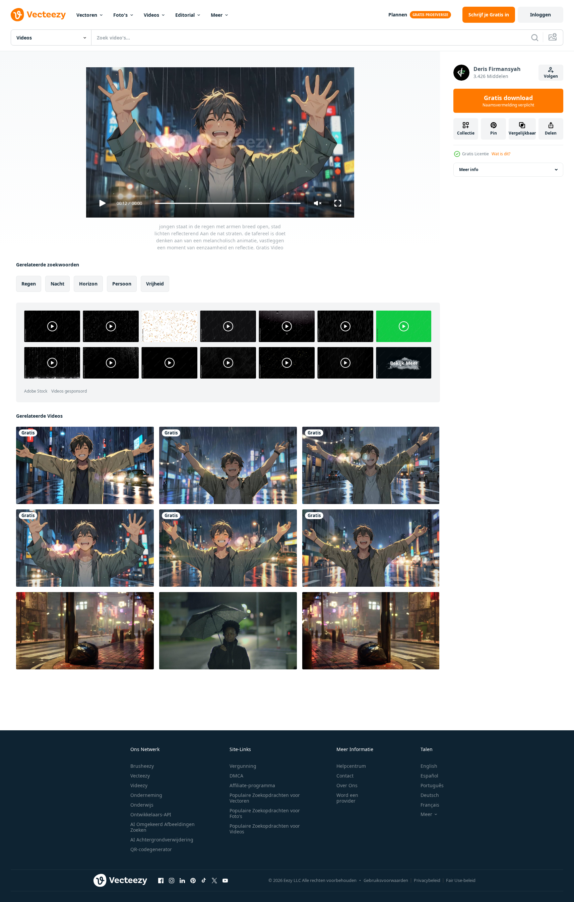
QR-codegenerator (151, 849)
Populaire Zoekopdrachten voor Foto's (265, 813)
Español (429, 775)
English (429, 766)
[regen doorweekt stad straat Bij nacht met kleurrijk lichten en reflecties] (85, 630)
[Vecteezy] (38, 14)
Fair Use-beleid (460, 880)
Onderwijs (141, 805)
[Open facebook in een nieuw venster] (161, 880)
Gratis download (508, 101)
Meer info (468, 169)
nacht (57, 283)
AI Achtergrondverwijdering (161, 839)
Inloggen (540, 14)
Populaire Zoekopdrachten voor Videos (265, 829)
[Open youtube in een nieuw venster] (225, 880)
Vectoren (86, 15)
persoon (121, 283)
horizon (88, 283)
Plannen (397, 14)
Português (432, 785)
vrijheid (155, 283)
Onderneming (146, 795)
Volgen (551, 76)
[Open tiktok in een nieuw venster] (203, 880)
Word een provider (347, 798)
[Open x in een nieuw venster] (214, 880)
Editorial (185, 15)
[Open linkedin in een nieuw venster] (182, 880)
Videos (151, 15)
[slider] (227, 203)
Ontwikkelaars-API (150, 814)
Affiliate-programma (252, 785)
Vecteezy (140, 775)
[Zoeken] (535, 37)
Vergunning (243, 766)
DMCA (236, 775)
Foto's (120, 15)
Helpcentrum (351, 766)
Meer (216, 15)
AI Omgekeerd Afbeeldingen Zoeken (162, 827)
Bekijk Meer (404, 362)
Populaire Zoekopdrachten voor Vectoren (265, 798)
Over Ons (347, 785)
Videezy (138, 785)
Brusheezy (142, 766)
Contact (345, 775)
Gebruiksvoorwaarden (386, 880)
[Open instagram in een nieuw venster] (171, 880)
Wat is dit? (501, 154)
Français (430, 805)
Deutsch (430, 795)
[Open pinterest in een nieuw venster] (193, 880)
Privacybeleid (427, 880)
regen (28, 283)
